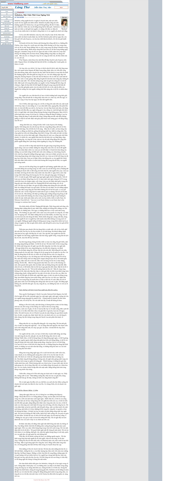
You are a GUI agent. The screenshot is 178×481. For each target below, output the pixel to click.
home (7, 11)
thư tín (6, 41)
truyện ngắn (6, 21)
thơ (7, 14)
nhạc (7, 18)
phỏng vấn (6, 28)
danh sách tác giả (6, 16)
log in (61, 7)
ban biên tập (6, 36)
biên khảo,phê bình (7, 23)
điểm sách (7, 26)
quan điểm (7, 30)
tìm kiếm (7, 39)
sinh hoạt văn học (7, 33)
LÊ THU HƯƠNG (19, 17)
